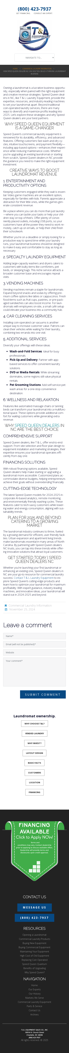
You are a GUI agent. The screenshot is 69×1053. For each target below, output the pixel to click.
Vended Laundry (34, 733)
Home (15, 69)
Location (34, 782)
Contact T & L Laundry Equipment (34, 578)
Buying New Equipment (34, 943)
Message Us (34, 907)
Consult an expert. (43, 13)
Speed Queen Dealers (37, 425)
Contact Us (34, 1010)
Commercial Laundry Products (34, 938)
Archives (34, 1014)
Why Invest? (35, 743)
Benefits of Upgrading (34, 968)
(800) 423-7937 (34, 9)
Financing (34, 792)
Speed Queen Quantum (34, 964)
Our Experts (34, 989)
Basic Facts (34, 762)
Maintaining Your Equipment (34, 951)
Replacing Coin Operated (34, 959)
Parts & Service (34, 1006)
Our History (34, 993)
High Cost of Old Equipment (34, 955)
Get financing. (23, 13)
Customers (34, 772)
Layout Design (34, 753)
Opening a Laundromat (34, 934)
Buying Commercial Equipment (34, 947)
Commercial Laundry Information (37, 69)
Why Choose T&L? (35, 723)
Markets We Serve (34, 997)
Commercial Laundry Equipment (34, 1001)
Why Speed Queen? (35, 972)
